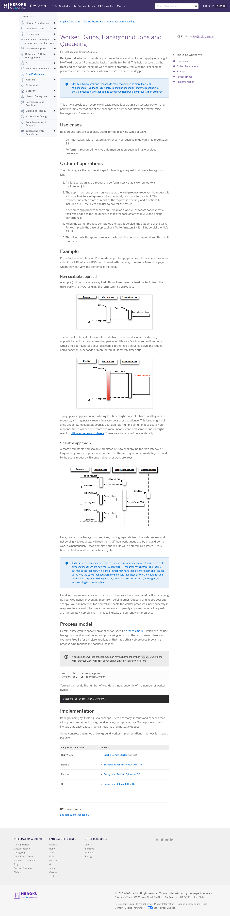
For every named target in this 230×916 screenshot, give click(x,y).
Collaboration (33, 85)
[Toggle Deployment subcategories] (55, 34)
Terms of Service (144, 904)
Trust (204, 904)
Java (51, 852)
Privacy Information (164, 904)
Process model (185, 76)
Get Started (61, 6)
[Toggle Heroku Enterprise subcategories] (55, 96)
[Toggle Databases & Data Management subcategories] (55, 54)
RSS (157, 839)
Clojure (53, 872)
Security (31, 90)
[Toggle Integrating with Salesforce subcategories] (55, 130)
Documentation (86, 6)
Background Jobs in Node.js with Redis (124, 764)
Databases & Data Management (35, 56)
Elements (89, 848)
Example (181, 71)
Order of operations (187, 66)
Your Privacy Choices (164, 908)
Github (167, 839)
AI (27, 62)
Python (53, 860)
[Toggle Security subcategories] (55, 90)
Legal (131, 904)
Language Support (36, 48)
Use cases (182, 61)
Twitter (162, 839)
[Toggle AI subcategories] (55, 63)
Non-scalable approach (79, 276)
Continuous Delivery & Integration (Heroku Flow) (39, 41)
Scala (52, 868)
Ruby (52, 848)
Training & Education (24, 860)
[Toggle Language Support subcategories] (55, 48)
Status (17, 872)
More (120, 6)
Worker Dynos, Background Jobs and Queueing (109, 21)
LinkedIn (172, 839)
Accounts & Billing (36, 116)
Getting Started (21, 844)
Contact (119, 908)
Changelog (108, 6)
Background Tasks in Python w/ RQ (122, 774)
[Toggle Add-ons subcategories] (55, 79)
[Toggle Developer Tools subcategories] (55, 28)
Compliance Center (24, 856)
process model (135, 631)
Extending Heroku (36, 110)
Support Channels (23, 868)
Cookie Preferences (135, 908)
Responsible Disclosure (188, 904)
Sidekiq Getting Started (115, 755)
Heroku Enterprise (36, 96)
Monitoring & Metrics (38, 68)
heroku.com (121, 904)
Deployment (33, 34)
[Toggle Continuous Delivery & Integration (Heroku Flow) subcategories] (55, 39)
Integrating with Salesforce (35, 132)
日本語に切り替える (203, 36)
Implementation (185, 82)
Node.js (53, 844)
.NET (51, 876)
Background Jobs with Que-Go (119, 784)
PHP (51, 856)
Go (50, 864)
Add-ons (30, 79)
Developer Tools (35, 28)
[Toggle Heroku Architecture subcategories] (55, 22)
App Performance (36, 74)
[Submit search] (196, 6)
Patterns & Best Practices (35, 103)
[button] (165, 698)
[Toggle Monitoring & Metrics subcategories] (55, 68)
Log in (206, 5)
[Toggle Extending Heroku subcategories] (55, 110)
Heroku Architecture (37, 22)
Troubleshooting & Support (36, 123)
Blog (16, 864)
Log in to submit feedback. (74, 814)
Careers (89, 844)
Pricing (88, 856)
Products (89, 852)
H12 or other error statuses (87, 433)
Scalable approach (75, 443)
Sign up (221, 5)
